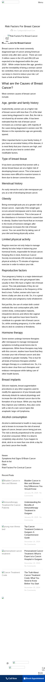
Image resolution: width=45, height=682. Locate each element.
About (4, 624)
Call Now (12, 678)
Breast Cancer (14, 17)
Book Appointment (35, 678)
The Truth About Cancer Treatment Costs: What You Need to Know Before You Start (32, 578)
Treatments (7, 633)
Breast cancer (8, 49)
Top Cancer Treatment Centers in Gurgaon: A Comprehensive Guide (33, 532)
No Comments (30, 544)
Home (4, 17)
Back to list (7, 461)
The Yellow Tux (36, 659)
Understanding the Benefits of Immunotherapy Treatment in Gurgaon (32, 507)
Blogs (4, 641)
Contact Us (7, 646)
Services (6, 628)
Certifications (8, 650)
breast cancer (10, 112)
